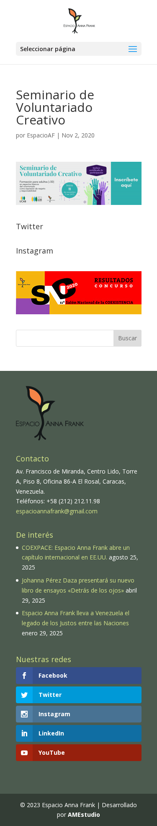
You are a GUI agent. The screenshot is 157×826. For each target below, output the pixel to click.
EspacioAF (41, 135)
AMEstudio (84, 814)
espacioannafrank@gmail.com (57, 511)
